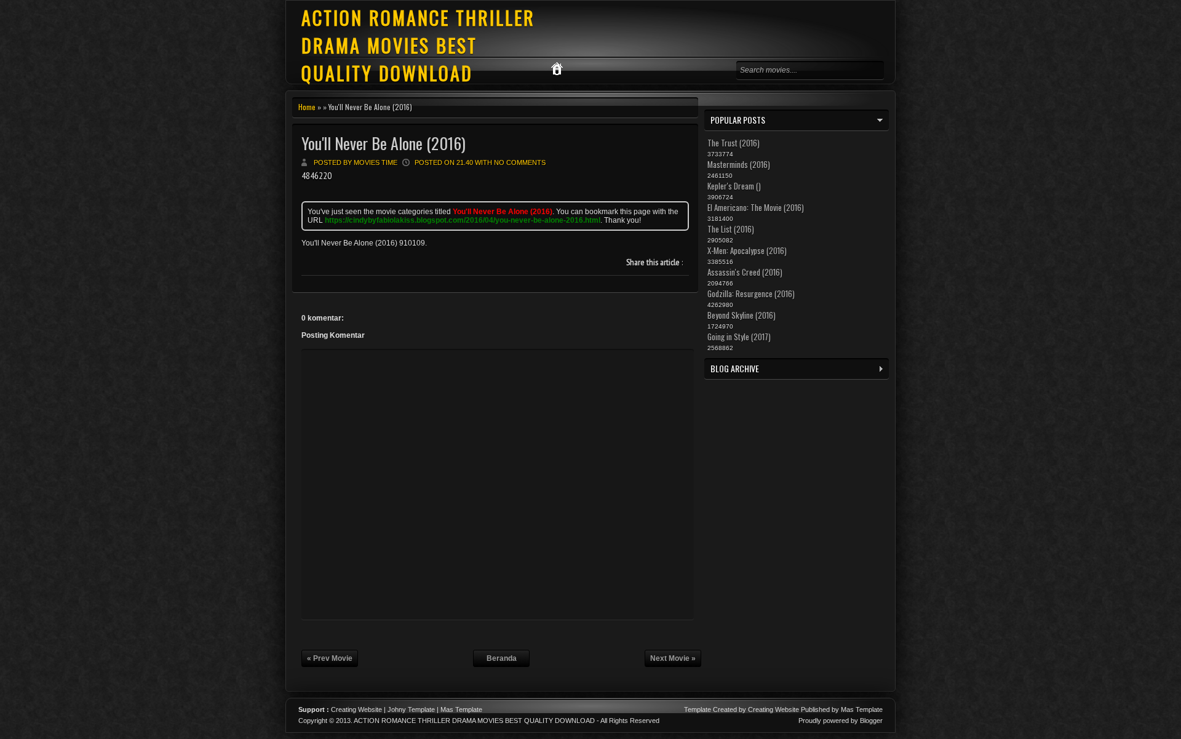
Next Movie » (673, 658)
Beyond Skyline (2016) (741, 315)
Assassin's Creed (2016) (744, 272)
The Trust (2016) (733, 143)
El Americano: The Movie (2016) (755, 207)
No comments (520, 162)
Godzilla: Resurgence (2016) (751, 293)
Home (307, 107)
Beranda (502, 658)
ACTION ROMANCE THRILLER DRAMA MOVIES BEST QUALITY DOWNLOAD (418, 45)
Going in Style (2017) (739, 336)
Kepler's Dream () (734, 186)
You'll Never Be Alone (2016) (383, 143)
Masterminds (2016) (738, 164)
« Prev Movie (329, 658)
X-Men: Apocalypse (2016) (747, 250)
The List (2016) (730, 229)
